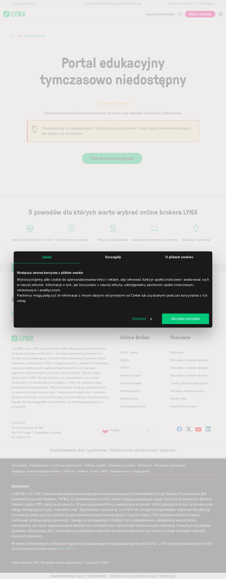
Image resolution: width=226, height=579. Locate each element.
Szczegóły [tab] (113, 257)
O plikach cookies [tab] (179, 257)
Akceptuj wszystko (185, 319)
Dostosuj (139, 319)
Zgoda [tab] (47, 257)
